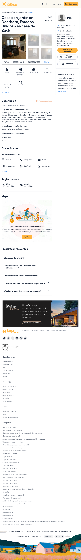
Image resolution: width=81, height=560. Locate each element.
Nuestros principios (9, 386)
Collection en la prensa (10, 486)
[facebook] (4, 338)
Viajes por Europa (8, 465)
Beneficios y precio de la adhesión (14, 495)
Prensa (5, 376)
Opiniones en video (9, 427)
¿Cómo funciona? (8, 389)
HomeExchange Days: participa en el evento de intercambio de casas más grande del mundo (34, 521)
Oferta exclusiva (8, 513)
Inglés (24, 105)
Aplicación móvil (8, 370)
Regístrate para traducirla (44, 101)
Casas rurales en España (11, 462)
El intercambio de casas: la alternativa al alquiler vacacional (22, 433)
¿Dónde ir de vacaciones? (11, 436)
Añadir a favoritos (68, 57)
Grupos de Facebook (10, 454)
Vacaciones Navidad (9, 471)
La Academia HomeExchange (12, 448)
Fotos (6, 62)
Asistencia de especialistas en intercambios (17, 501)
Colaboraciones (8, 518)
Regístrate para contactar (67, 50)
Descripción (18, 62)
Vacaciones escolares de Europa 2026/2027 (17, 524)
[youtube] (25, 338)
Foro (4, 414)
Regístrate (27, 237)
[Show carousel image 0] (14, 46)
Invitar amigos (7, 401)
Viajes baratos (7, 457)
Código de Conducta (33, 531)
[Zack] (61, 18)
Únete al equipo (8, 364)
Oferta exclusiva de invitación (12, 430)
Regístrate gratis (71, 4)
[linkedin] (17, 338)
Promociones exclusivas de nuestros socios (17, 504)
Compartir (69, 64)
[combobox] (48, 536)
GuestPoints (7, 392)
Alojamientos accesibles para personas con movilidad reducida (24, 439)
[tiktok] (12, 338)
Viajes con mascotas (9, 460)
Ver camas (5, 93)
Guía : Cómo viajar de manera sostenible (16, 445)
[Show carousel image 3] (33, 53)
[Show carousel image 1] (33, 40)
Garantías (6, 398)
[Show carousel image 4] (47, 53)
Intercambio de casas (10, 480)
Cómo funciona (8, 507)
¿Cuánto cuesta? (8, 395)
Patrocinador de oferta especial (13, 477)
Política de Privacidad (49, 531)
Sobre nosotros (8, 361)
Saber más (62, 91)
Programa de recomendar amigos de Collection (18, 489)
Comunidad (7, 373)
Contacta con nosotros (10, 417)
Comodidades (34, 62)
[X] (21, 338)
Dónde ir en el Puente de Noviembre (15, 451)
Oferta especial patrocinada (12, 498)
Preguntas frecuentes (10, 411)
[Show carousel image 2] (47, 40)
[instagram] (8, 338)
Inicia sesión (57, 4)
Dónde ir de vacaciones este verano (14, 474)
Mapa (46, 62)
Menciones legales (23, 536)
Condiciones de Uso (16, 531)
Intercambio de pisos (10, 468)
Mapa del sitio (36, 536)
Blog (4, 367)
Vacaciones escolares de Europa (13, 442)
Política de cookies (65, 531)
